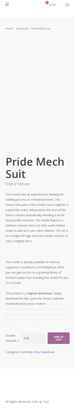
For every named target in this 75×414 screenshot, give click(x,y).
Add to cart (58, 338)
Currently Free (30, 352)
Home (9, 28)
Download (22, 28)
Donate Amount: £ (12, 338)
